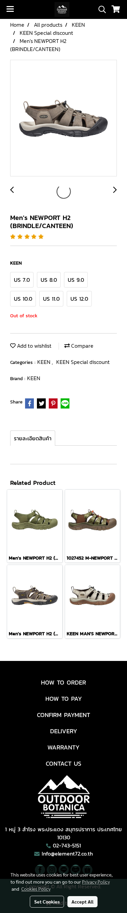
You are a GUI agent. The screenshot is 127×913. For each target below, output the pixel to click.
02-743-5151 (67, 845)
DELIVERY (63, 731)
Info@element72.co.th (67, 853)
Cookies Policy (35, 889)
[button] (100, 9)
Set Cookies (47, 901)
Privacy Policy (96, 882)
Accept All (82, 901)
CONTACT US (63, 763)
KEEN (44, 362)
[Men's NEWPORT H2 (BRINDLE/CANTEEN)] (63, 118)
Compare (81, 346)
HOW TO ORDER (63, 682)
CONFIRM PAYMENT (63, 714)
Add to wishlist (33, 346)
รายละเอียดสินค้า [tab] (32, 438)
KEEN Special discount (83, 362)
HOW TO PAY (63, 698)
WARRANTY (63, 747)
